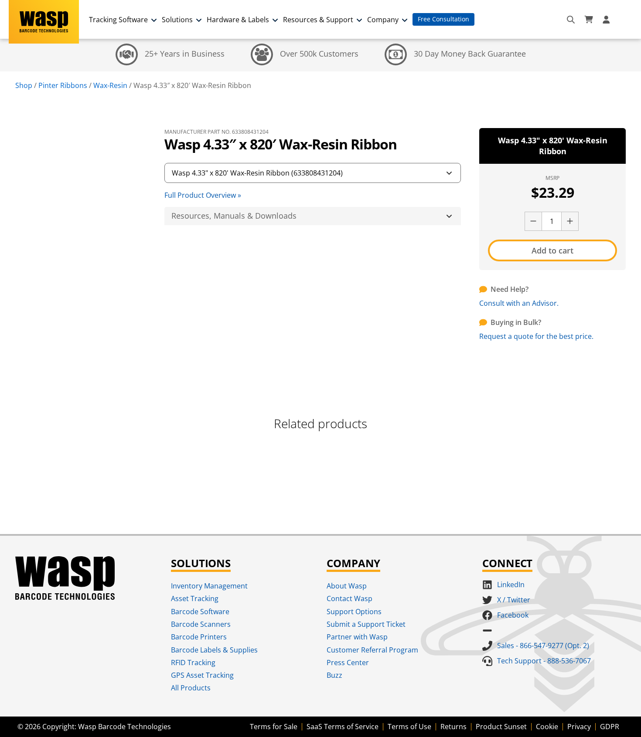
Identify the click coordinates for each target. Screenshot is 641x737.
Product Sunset (501, 726)
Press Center (348, 662)
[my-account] (607, 20)
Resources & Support (318, 19)
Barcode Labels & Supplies (214, 650)
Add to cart (552, 250)
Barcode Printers (199, 637)
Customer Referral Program (372, 650)
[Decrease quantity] (533, 221)
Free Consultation (443, 19)
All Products (191, 688)
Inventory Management (209, 586)
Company (383, 19)
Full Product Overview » (202, 195)
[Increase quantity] (570, 221)
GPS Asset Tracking (202, 675)
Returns (453, 726)
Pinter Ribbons (62, 85)
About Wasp (347, 586)
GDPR (609, 726)
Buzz (334, 675)
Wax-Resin (110, 85)
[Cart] (589, 20)
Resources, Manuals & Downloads (234, 215)
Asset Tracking (194, 598)
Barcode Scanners (201, 624)
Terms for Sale (273, 726)
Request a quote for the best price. (536, 336)
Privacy (579, 726)
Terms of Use (409, 726)
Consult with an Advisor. (519, 303)
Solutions (177, 19)
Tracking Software (118, 19)
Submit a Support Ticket (366, 624)
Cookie (547, 726)
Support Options (354, 611)
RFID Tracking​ (193, 662)
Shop (23, 85)
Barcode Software (200, 611)
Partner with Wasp (357, 637)
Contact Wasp (349, 598)
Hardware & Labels (238, 19)
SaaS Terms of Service (342, 726)
